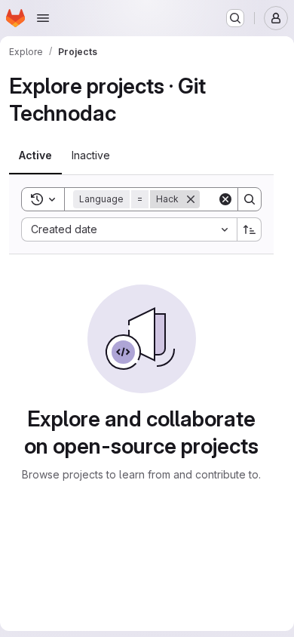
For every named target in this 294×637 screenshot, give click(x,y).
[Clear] (225, 199)
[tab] (35, 155)
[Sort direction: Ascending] (249, 229)
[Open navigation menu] (43, 18)
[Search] (249, 199)
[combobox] (129, 229)
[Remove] (191, 199)
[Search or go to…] (235, 18)
